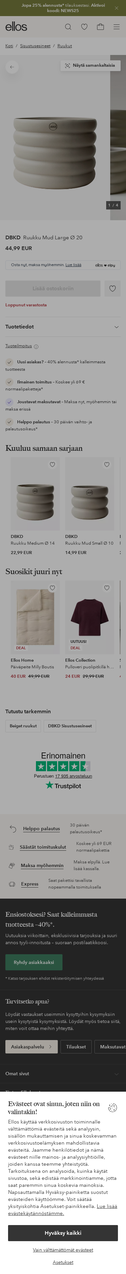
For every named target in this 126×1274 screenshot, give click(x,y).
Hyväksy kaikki (63, 1233)
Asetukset (63, 1262)
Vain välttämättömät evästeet (63, 1250)
